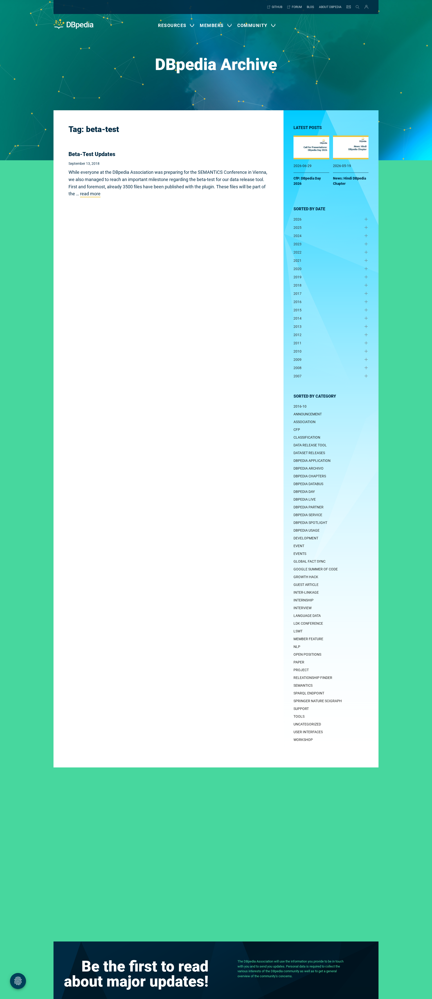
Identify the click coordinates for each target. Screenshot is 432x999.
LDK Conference (308, 623)
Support (301, 709)
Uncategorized (307, 724)
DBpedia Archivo (309, 468)
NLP (297, 647)
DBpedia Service (308, 515)
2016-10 (300, 406)
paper (299, 662)
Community (252, 25)
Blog (310, 7)
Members (212, 25)
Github (277, 7)
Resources (172, 25)
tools (299, 716)
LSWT (298, 631)
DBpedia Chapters (310, 476)
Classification (307, 437)
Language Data (307, 616)
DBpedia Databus (308, 484)
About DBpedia (330, 7)
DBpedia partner (309, 507)
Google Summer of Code (316, 569)
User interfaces (308, 732)
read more (90, 193)
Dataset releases (309, 453)
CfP (297, 430)
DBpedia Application (312, 461)
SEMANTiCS (303, 685)
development (306, 538)
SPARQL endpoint (309, 693)
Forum (297, 7)
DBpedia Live (305, 499)
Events (300, 554)
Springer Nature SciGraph (318, 701)
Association (305, 422)
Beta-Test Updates (91, 154)
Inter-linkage (306, 592)
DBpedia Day (304, 492)
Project (301, 670)
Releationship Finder (313, 678)
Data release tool (310, 445)
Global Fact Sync (310, 561)
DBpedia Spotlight (310, 523)
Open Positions (307, 654)
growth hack (306, 577)
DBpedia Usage (307, 530)
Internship (304, 600)
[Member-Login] (365, 7)
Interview (303, 608)
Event (299, 546)
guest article (306, 585)
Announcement (308, 414)
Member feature (308, 639)
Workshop (303, 740)
